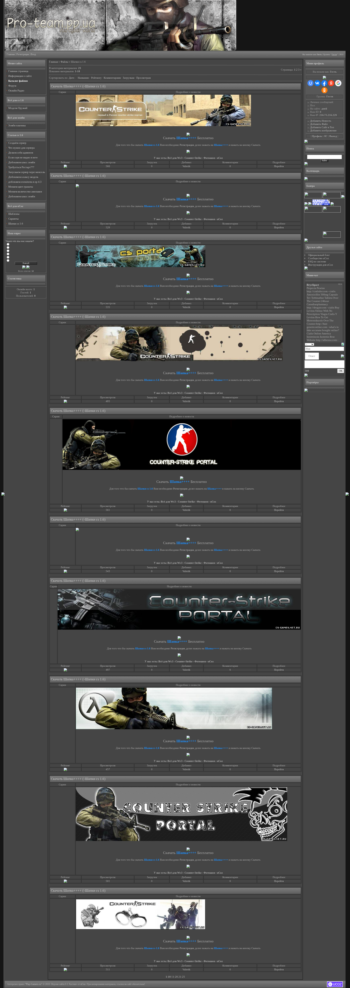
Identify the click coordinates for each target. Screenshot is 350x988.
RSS (342, 54)
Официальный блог (319, 255)
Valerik (186, 166)
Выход (333, 136)
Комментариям (112, 77)
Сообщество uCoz (318, 258)
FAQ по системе (317, 261)
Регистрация (22, 54)
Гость (319, 54)
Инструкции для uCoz (320, 264)
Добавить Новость (320, 120)
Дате (71, 77)
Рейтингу (96, 77)
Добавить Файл (319, 124)
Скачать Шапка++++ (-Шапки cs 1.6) (78, 86)
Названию (83, 77)
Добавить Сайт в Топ (322, 127)
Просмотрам (143, 77)
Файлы (64, 61)
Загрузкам (128, 77)
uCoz (82, 984)
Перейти (279, 166)
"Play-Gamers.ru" (33, 984)
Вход (33, 54)
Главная (11, 54)
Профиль (317, 136)
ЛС (326, 136)
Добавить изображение (323, 130)
